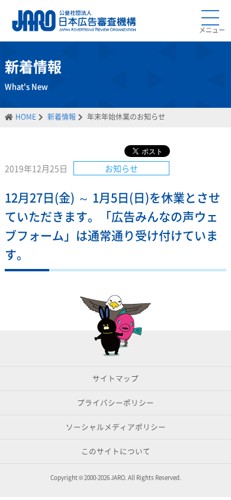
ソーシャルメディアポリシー (116, 426)
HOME (25, 116)
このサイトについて (115, 451)
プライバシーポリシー (115, 402)
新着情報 (61, 116)
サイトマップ (115, 378)
